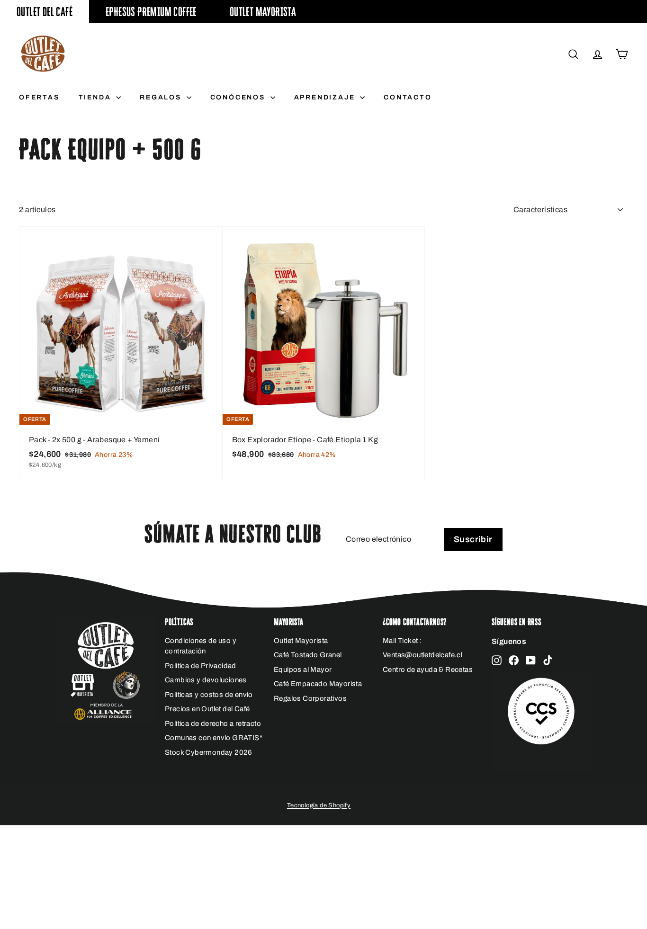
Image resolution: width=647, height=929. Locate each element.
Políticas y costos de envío (209, 694)
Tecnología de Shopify (318, 805)
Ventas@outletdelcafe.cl (422, 655)
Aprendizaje (326, 97)
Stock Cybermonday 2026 (208, 752)
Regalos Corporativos (310, 698)
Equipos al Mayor (303, 669)
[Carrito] (622, 54)
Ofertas (39, 97)
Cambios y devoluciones (206, 680)
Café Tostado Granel (308, 655)
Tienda (96, 97)
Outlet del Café (44, 11)
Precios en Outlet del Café (207, 709)
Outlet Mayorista (263, 11)
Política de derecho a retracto (213, 723)
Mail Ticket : (402, 640)
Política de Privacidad (200, 666)
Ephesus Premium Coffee (151, 11)
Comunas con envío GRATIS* (213, 737)
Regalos (162, 97)
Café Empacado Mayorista (318, 684)
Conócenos (239, 97)
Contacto (407, 97)
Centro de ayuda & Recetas (428, 669)
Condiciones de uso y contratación (200, 646)
